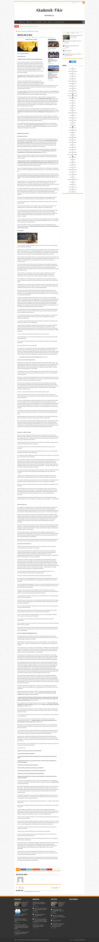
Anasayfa (17, 21)
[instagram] (75, 2)
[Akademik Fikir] (49, 11)
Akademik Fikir (82, 939)
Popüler (68, 32)
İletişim (45, 22)
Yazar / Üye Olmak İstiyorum (59, 22)
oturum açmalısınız (36, 891)
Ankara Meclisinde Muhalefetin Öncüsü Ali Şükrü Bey (57, 911)
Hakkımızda (50, 22)
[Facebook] (70, 62)
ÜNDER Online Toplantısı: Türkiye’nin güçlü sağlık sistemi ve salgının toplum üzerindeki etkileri (21, 926)
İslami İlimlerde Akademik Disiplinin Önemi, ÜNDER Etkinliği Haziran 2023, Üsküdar (40, 920)
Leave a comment (44, 37)
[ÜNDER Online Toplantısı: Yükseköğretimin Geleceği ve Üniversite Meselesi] (17, 911)
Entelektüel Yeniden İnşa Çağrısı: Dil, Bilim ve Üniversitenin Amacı (57, 925)
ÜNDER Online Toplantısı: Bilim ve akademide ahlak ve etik (21, 932)
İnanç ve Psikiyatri (22, 26)
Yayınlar (40, 22)
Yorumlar (73, 32)
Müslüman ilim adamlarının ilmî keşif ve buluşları (25, 904)
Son (64, 32)
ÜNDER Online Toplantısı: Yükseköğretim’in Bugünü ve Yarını (20, 920)
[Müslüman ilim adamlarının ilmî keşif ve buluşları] (17, 904)
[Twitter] (74, 2)
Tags (77, 32)
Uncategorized (24, 31)
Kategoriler (23, 22)
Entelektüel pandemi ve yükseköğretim (40, 915)
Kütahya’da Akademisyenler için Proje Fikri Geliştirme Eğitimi (52, 60)
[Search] (84, 3)
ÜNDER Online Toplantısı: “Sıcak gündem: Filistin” (39, 925)
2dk (35, 22)
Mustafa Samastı (21, 37)
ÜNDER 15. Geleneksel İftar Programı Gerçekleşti (59, 916)
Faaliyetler (30, 22)
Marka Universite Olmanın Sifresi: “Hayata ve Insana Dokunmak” (40, 909)
